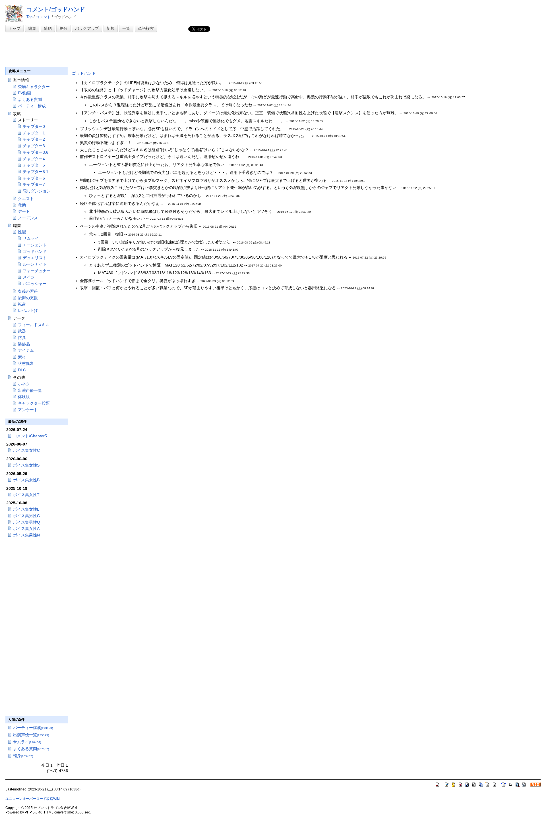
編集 (32, 28)
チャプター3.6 (35, 152)
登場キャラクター (34, 86)
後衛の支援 (28, 297)
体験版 (24, 396)
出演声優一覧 (30, 390)
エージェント (35, 245)
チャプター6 (34, 178)
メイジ (29, 277)
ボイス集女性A (26, 528)
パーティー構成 (32, 106)
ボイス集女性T (26, 494)
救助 (22, 205)
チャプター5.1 (35, 171)
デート (24, 211)
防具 (22, 337)
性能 (22, 232)
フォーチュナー (37, 271)
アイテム (26, 350)
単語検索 (146, 28)
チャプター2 (34, 139)
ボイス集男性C (26, 515)
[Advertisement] (108, 50)
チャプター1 (34, 133)
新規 (111, 28)
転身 (22, 304)
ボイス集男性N (26, 535)
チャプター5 (34, 165)
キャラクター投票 (34, 403)
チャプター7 (34, 184)
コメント (43, 17)
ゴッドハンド (84, 73)
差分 (63, 28)
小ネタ (24, 384)
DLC (22, 370)
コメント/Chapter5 (30, 436)
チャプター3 (34, 145)
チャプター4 (34, 159)
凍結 (48, 28)
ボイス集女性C (26, 450)
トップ (14, 28)
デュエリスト (35, 257)
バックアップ (87, 28)
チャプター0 (34, 126)
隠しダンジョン (37, 191)
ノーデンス (28, 218)
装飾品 (24, 344)
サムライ (31, 238)
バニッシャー (35, 283)
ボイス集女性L (26, 509)
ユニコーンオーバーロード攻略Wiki (32, 799)
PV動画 (24, 93)
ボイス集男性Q (26, 522)
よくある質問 (30, 99)
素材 (22, 357)
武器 (22, 331)
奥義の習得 (28, 291)
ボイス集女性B (26, 480)
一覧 (126, 28)
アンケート (28, 409)
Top (29, 17)
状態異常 (26, 363)
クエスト (26, 198)
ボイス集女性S (26, 465)
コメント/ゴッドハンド (55, 9)
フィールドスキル (34, 324)
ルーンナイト (35, 264)
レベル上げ (28, 310)
